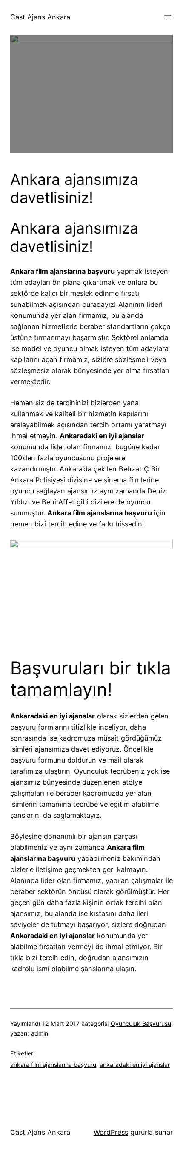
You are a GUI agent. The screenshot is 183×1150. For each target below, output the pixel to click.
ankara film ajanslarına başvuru (53, 1064)
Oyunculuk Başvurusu (141, 1023)
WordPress (111, 1132)
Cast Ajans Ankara (40, 17)
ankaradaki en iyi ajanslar (135, 1064)
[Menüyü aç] (168, 17)
